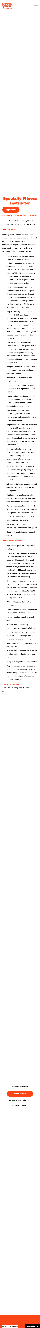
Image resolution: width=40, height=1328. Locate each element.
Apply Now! (11, 210)
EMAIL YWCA (20, 1094)
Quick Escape (32, 1326)
